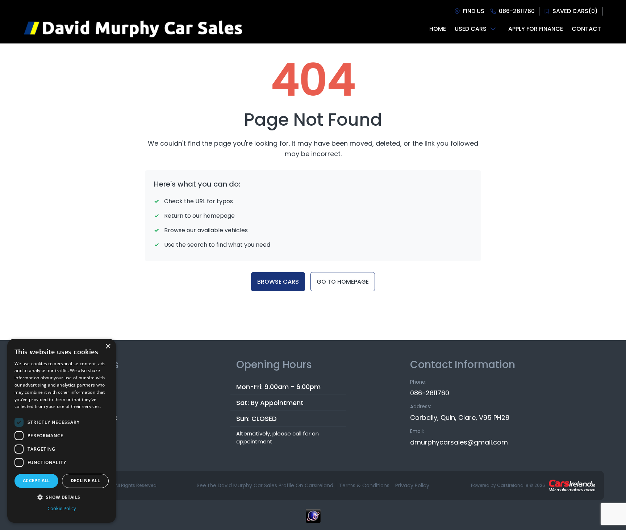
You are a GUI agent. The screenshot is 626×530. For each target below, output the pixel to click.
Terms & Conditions (364, 485)
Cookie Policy (61, 508)
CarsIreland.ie (512, 485)
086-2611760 (429, 392)
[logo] (132, 28)
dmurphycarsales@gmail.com (459, 442)
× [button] (107, 346)
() (575, 11)
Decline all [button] (85, 480)
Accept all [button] (36, 480)
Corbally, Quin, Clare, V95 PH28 (459, 417)
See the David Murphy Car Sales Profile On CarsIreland (265, 485)
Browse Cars (278, 281)
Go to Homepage (343, 281)
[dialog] (61, 431)
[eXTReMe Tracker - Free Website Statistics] (313, 519)
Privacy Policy (412, 485)
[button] (61, 497)
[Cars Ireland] (572, 485)
